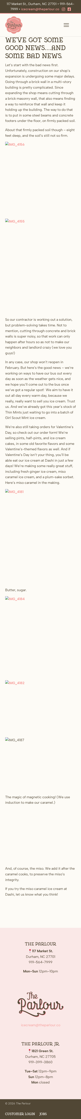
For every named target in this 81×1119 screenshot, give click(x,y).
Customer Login (20, 1114)
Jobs (43, 1114)
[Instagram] (63, 9)
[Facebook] (69, 9)
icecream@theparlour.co (40, 9)
